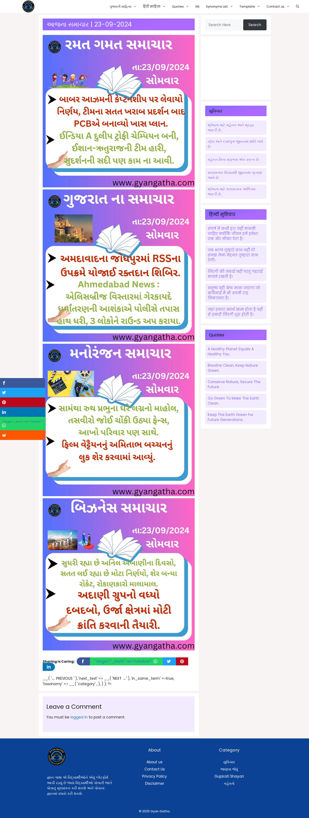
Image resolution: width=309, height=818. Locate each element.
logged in (79, 717)
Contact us (275, 6)
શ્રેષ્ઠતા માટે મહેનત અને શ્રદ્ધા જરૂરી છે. (231, 128)
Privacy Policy (154, 776)
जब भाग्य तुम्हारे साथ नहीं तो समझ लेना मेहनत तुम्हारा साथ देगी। (233, 255)
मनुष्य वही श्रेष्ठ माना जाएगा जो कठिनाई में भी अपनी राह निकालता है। (234, 293)
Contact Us (154, 769)
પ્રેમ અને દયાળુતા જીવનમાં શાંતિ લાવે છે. (235, 144)
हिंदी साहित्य (151, 6)
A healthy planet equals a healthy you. (231, 351)
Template (247, 6)
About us (154, 762)
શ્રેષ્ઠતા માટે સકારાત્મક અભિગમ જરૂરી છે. (231, 192)
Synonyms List (217, 6)
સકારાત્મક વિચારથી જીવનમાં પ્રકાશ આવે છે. (235, 175)
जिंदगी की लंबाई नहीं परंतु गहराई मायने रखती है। (235, 274)
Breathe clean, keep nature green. (233, 368)
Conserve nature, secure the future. (234, 384)
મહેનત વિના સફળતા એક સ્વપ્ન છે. (233, 159)
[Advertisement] (236, 67)
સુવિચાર (229, 762)
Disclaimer (154, 783)
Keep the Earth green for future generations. (230, 417)
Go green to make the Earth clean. (233, 401)
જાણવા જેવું (229, 769)
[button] (297, 6)
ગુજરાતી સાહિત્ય (120, 6)
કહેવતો (229, 783)
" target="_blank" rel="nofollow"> (124, 661)
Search (254, 24)
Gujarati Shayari (229, 776)
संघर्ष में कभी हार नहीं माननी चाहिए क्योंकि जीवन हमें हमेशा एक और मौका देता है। (233, 233)
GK (197, 6)
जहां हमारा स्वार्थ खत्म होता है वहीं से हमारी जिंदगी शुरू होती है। (235, 312)
